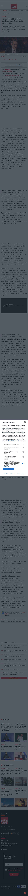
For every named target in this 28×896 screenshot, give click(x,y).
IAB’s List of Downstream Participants (15, 440)
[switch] (23, 447)
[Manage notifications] (25, 893)
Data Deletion (6, 473)
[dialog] (14, 448)
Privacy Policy (21, 473)
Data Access (14, 473)
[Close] (25, 422)
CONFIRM (8, 468)
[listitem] (14, 444)
